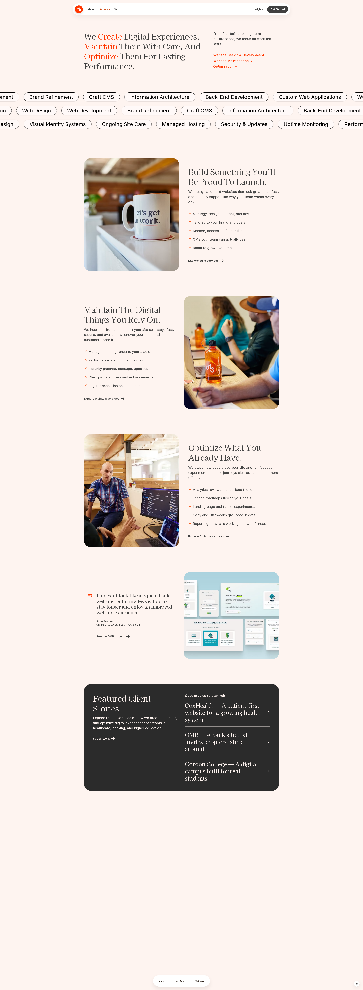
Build (161, 981)
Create (110, 36)
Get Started (278, 9)
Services (104, 9)
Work (117, 9)
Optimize (101, 56)
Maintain (100, 46)
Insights (258, 9)
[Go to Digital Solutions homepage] (79, 9)
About (91, 9)
